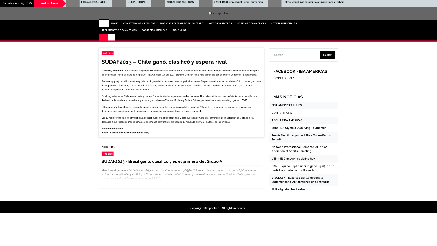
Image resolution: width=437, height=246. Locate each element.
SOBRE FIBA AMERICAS (154, 30)
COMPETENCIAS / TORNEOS (139, 23)
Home (114, 23)
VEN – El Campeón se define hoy (293, 158)
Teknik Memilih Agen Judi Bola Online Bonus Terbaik (313, 2)
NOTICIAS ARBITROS (220, 23)
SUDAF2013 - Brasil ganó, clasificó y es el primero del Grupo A (162, 161)
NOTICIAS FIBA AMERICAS (251, 23)
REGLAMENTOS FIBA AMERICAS (119, 30)
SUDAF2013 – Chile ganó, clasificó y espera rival (164, 62)
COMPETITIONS (137, 2)
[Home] (104, 23)
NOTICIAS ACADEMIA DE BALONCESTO (181, 23)
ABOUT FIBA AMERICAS (180, 2)
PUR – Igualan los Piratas (288, 189)
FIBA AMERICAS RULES (94, 2)
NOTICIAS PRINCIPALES (284, 23)
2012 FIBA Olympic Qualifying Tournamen (238, 2)
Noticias (107, 53)
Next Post (108, 146)
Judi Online (179, 30)
